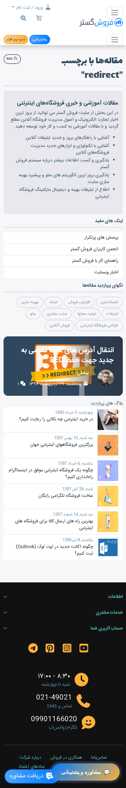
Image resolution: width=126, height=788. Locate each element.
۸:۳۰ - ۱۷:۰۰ (54, 676)
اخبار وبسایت (106, 272)
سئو (33, 314)
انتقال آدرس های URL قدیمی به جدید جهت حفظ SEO (67, 355)
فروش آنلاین (59, 325)
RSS (9, 59)
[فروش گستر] (100, 23)
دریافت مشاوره (27, 776)
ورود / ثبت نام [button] (29, 8)
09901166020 (54, 719)
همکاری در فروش (66, 758)
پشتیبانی (39, 39)
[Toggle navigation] (114, 12)
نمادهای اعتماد (31, 767)
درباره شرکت (30, 758)
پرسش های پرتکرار (101, 237)
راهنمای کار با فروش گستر (95, 261)
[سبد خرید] (40, 19)
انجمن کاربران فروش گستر (94, 249)
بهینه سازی (30, 302)
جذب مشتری (57, 314)
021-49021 (54, 698)
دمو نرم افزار (15, 39)
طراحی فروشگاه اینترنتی (99, 325)
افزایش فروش (79, 302)
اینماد (53, 302)
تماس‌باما (99, 758)
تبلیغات (112, 314)
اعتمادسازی (109, 302)
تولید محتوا (87, 314)
